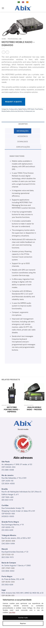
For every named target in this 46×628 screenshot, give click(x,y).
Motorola (14, 111)
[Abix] (23, 8)
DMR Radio (30, 109)
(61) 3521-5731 (7, 500)
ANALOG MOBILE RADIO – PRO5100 (34, 408)
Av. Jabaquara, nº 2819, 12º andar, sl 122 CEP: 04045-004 (17, 464)
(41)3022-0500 (8, 516)
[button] (3, 8)
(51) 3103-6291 (7, 530)
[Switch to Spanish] (27, 2)
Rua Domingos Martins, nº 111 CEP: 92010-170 (13, 524)
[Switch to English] (23, 2)
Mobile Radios (6, 111)
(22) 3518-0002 (8, 571)
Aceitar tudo (23, 618)
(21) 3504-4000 (8, 483)
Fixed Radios (39, 109)
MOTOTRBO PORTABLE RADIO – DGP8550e (12, 409)
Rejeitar (23, 623)
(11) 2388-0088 (8, 470)
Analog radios (13, 109)
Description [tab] (23, 124)
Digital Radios (22, 109)
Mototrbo (20, 111)
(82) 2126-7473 (7, 557)
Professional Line (15, 39)
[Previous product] (7, 52)
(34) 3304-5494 (8, 543)
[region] (23, 612)
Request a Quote (13, 102)
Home (4, 39)
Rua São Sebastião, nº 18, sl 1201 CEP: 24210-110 (14, 478)
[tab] (22, 130)
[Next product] (3, 52)
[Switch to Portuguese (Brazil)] (19, 2)
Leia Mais (12, 612)
